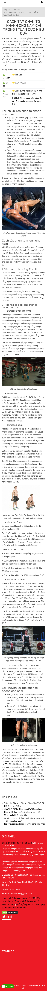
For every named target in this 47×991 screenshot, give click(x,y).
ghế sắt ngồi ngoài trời (26, 94)
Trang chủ (7, 10)
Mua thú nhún (8, 904)
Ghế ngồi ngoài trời (25, 904)
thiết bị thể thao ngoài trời (23, 98)
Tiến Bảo (8, 764)
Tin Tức (16, 10)
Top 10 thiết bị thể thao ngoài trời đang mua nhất (24, 824)
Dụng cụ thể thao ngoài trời (27, 901)
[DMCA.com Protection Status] (10, 912)
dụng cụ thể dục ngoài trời (24, 779)
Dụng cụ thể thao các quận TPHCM (18, 898)
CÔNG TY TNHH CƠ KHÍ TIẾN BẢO (17, 843)
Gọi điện (9, 986)
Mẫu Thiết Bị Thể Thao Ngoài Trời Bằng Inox (23, 809)
